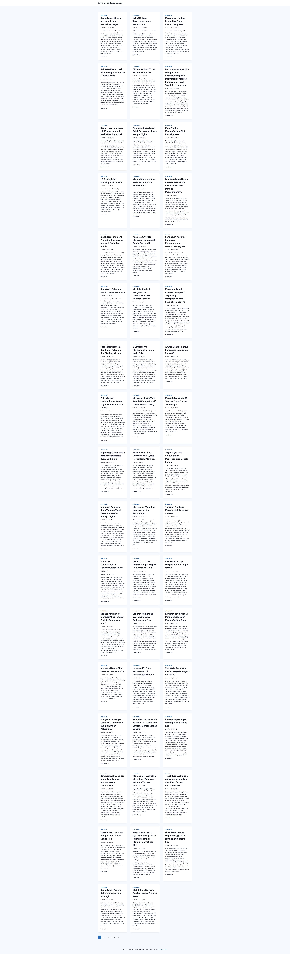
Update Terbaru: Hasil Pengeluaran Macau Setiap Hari (112, 835)
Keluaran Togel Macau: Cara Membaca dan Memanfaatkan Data (176, 616)
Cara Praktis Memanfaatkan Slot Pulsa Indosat (175, 131)
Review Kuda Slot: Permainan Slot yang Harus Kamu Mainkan (144, 455)
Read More (105, 57)
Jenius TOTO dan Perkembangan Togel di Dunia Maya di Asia (145, 564)
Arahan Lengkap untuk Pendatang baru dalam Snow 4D (176, 350)
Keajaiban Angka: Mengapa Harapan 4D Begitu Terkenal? (144, 240)
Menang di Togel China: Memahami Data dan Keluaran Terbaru (145, 779)
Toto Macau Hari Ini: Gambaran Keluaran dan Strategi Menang (111, 350)
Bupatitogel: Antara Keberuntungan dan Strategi (111, 893)
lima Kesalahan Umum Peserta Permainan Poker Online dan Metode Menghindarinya (176, 185)
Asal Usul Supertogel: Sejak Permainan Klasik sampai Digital (145, 131)
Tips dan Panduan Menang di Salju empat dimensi (177, 510)
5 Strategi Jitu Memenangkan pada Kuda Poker (143, 350)
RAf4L (103, 27)
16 (114, 937)
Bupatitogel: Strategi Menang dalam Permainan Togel (111, 21)
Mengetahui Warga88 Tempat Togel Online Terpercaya (176, 401)
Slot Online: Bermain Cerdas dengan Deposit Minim (145, 893)
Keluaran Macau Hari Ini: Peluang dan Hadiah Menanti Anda (113, 72)
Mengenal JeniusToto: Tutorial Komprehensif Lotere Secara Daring (144, 401)
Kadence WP (163, 949)
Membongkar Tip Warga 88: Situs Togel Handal (176, 564)
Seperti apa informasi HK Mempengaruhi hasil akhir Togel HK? (112, 131)
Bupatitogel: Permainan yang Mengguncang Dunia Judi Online (113, 455)
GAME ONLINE (104, 15)
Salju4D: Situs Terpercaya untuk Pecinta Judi (142, 21)
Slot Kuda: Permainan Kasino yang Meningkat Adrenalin (177, 671)
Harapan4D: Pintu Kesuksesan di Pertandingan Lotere (143, 671)
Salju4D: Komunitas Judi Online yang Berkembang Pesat (143, 616)
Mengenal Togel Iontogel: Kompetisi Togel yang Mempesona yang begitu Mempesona (175, 295)
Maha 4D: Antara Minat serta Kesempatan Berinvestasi (144, 182)
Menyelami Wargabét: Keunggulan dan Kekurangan (144, 510)
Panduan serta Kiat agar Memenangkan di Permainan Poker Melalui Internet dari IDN (144, 838)
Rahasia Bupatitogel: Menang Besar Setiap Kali (176, 722)
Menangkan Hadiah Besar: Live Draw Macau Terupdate (175, 21)
